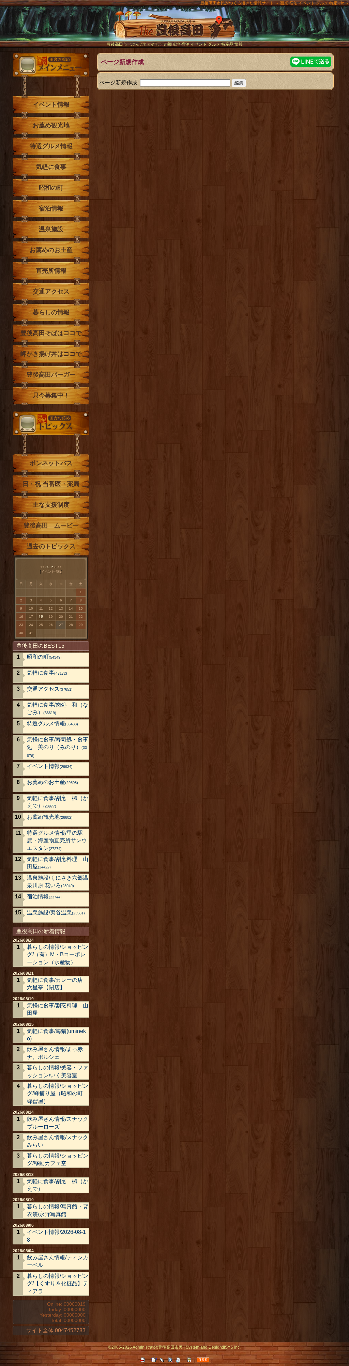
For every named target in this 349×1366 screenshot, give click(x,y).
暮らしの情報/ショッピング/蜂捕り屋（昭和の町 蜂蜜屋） (57, 1093)
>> (60, 567)
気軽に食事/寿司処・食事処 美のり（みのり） (57, 747)
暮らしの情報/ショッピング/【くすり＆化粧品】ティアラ (57, 1283)
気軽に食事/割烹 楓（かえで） (57, 801)
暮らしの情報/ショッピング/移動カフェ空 (57, 1159)
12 (51, 608)
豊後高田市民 (170, 1347)
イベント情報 (51, 104)
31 (31, 633)
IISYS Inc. (232, 1347)
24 (31, 625)
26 (51, 625)
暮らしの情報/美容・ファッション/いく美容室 (57, 1071)
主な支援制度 (51, 504)
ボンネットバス (51, 463)
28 (71, 625)
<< (42, 567)
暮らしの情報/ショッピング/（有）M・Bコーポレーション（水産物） (57, 954)
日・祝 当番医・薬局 (50, 484)
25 (41, 625)
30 (21, 633)
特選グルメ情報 (51, 146)
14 (71, 608)
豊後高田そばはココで (51, 333)
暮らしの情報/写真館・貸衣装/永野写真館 (57, 1210)
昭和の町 (51, 187)
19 (51, 616)
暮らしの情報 (51, 312)
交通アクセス (51, 291)
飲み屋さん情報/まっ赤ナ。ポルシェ (55, 1052)
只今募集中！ (51, 395)
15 (81, 608)
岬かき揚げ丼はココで (51, 353)
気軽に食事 (51, 166)
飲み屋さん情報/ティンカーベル (57, 1261)
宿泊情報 (51, 208)
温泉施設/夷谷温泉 (56, 912)
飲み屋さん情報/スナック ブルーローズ (58, 1122)
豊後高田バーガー (51, 374)
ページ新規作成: (119, 82)
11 (41, 608)
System (192, 1347)
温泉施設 (51, 229)
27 (61, 625)
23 (21, 625)
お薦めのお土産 (51, 250)
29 (81, 625)
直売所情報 (51, 270)
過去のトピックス (51, 546)
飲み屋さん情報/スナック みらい (58, 1141)
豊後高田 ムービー (51, 525)
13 (61, 608)
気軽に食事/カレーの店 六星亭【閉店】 (55, 983)
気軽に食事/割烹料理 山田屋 (57, 862)
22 (81, 616)
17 (31, 616)
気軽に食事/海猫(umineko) (56, 1034)
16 (21, 616)
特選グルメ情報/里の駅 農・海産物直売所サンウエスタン (57, 840)
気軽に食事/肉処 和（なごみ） (57, 708)
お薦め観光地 (51, 125)
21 (71, 616)
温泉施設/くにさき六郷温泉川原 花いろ (57, 881)
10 (31, 608)
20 (61, 616)
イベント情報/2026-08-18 (56, 1235)
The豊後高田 (174, 29)
